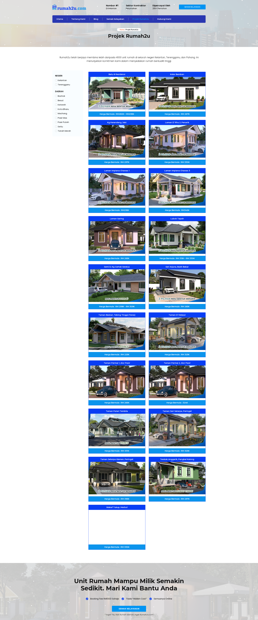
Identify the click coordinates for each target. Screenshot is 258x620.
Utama (59, 19)
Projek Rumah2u (140, 19)
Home (122, 30)
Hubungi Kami (164, 19)
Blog (96, 19)
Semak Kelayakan (115, 19)
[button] (117, 74)
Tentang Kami (78, 19)
